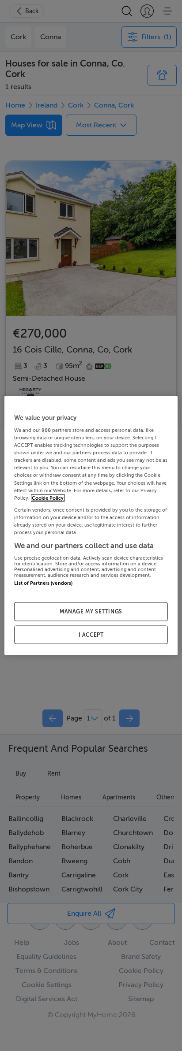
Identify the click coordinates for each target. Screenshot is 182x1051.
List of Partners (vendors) (43, 583)
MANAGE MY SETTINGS (91, 611)
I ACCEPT (91, 634)
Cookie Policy (48, 498)
